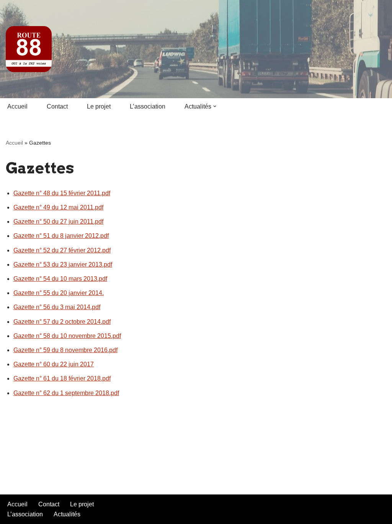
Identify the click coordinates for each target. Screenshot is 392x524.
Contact (57, 106)
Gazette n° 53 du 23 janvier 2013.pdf (62, 264)
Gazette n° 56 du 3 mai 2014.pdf (56, 307)
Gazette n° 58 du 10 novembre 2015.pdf (67, 336)
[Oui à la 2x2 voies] (29, 49)
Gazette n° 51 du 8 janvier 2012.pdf (61, 235)
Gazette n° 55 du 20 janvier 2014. (58, 293)
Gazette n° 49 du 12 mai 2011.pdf (58, 207)
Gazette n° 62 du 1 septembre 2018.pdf (66, 393)
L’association (147, 106)
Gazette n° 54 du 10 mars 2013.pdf (60, 278)
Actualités (67, 514)
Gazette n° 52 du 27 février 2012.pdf (62, 250)
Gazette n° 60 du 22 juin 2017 (53, 364)
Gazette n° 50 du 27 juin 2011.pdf (58, 221)
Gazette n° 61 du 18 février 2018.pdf (62, 378)
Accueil (17, 106)
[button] (214, 106)
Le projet (99, 106)
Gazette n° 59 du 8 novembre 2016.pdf (65, 350)
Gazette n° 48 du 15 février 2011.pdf (61, 193)
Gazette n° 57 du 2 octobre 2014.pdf (62, 321)
